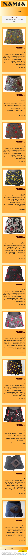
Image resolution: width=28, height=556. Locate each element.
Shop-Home (14, 17)
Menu (20, 11)
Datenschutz (16, 549)
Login (22, 549)
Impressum (7, 549)
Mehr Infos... (24, 554)
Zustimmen (23, 551)
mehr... (20, 47)
